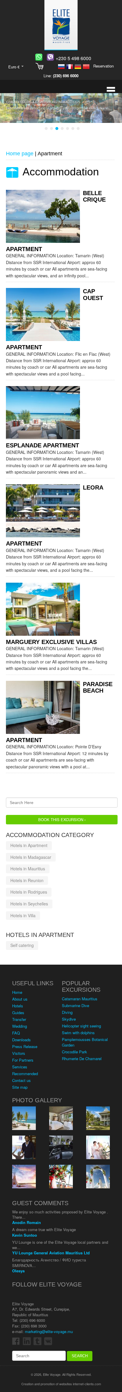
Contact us (21, 1080)
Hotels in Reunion (27, 880)
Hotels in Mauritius (27, 869)
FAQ (16, 1033)
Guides (18, 1012)
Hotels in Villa (23, 915)
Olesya (18, 1271)
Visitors (18, 1053)
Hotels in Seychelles (29, 904)
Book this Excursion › (62, 819)
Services (19, 1067)
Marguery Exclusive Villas (51, 642)
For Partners (22, 1060)
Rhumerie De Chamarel (82, 1058)
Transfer (19, 1019)
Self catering (22, 945)
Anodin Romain (26, 1222)
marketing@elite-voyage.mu (49, 1331)
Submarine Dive (75, 1005)
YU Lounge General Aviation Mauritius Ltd (51, 1253)
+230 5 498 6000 (73, 58)
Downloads (21, 1039)
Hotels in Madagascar (30, 857)
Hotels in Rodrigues (28, 892)
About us (20, 999)
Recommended (25, 1073)
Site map (20, 1087)
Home (17, 992)
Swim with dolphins (78, 1032)
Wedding (19, 1026)
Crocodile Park (74, 1052)
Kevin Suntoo (24, 1235)
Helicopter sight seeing (81, 1026)
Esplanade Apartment (42, 445)
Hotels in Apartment (28, 845)
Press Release (24, 1046)
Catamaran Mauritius (79, 998)
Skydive (69, 1019)
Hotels (17, 1006)
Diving (67, 1012)
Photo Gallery (37, 1100)
